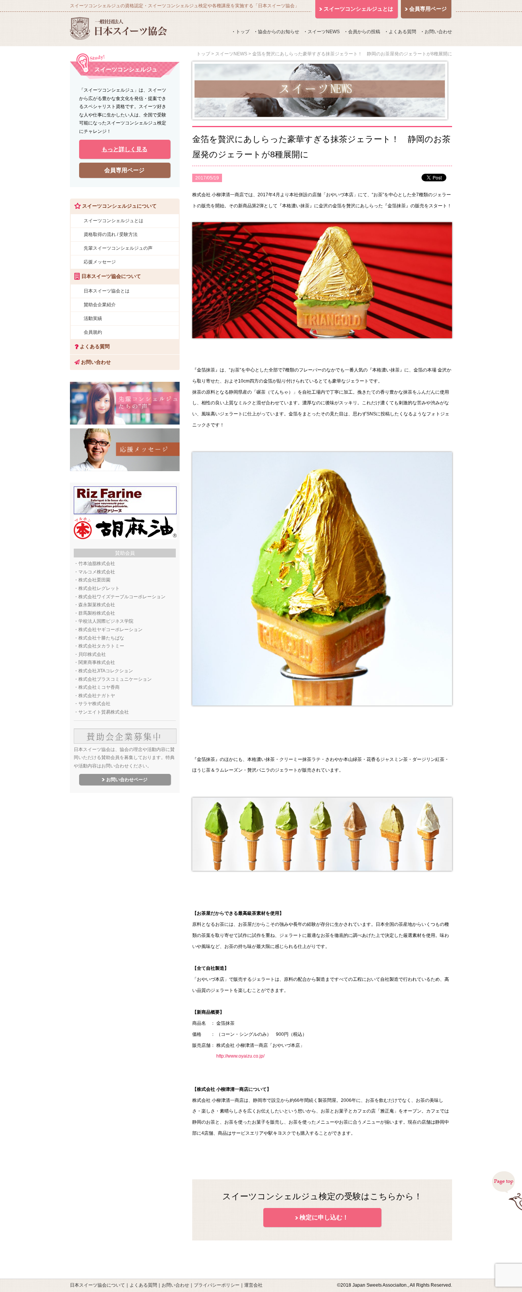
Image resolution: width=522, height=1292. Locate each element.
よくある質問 (402, 31)
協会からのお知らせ (278, 31)
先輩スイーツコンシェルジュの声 (118, 248)
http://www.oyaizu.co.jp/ (240, 1056)
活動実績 (93, 318)
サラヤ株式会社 (94, 703)
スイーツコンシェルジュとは (113, 220)
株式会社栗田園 (94, 580)
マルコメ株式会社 (96, 572)
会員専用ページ (124, 170)
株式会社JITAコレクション (105, 670)
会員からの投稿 (364, 31)
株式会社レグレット (99, 588)
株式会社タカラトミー (101, 646)
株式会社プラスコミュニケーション (115, 679)
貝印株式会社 (92, 654)
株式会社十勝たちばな (101, 638)
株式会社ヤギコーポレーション (110, 629)
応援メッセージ (100, 262)
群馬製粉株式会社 (96, 613)
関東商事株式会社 (96, 662)
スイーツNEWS (324, 31)
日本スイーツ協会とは (107, 291)
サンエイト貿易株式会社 (103, 712)
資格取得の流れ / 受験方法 (111, 234)
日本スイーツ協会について (97, 1285)
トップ (243, 31)
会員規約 (93, 332)
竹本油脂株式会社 (96, 563)
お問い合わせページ (127, 779)
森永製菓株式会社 (96, 604)
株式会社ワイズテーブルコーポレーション (121, 596)
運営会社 (253, 1285)
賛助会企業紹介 (100, 304)
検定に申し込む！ (324, 1217)
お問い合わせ (438, 31)
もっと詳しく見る (125, 149)
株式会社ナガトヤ (96, 695)
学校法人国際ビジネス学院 (105, 621)
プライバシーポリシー (217, 1285)
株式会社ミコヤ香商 (99, 687)
